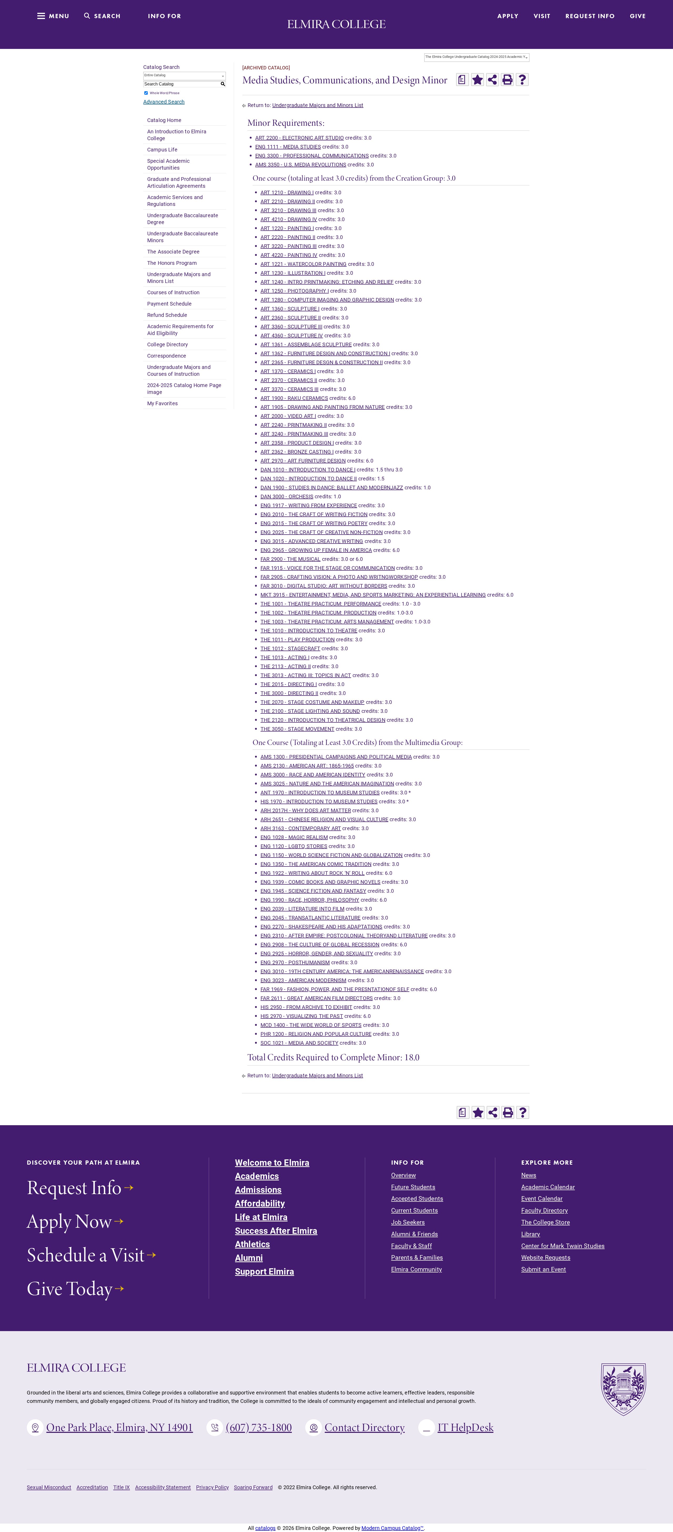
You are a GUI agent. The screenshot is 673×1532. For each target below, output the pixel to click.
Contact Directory (365, 1427)
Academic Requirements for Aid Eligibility (180, 329)
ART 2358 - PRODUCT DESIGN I (297, 442)
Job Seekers (408, 1222)
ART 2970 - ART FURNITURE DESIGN (303, 460)
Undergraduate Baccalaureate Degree (182, 218)
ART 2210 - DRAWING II (288, 201)
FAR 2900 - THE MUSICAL (290, 558)
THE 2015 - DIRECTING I (289, 684)
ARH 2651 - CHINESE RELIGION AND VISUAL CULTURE (324, 819)
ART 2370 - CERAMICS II (289, 380)
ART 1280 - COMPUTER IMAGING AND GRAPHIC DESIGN (327, 299)
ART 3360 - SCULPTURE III (291, 326)
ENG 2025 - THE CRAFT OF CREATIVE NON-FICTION (322, 532)
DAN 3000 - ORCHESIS (287, 496)
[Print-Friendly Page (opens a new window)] (507, 79)
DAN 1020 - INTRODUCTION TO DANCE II (309, 478)
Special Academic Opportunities (168, 164)
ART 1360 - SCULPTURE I (290, 308)
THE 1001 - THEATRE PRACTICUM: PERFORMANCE (321, 603)
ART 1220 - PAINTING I (287, 228)
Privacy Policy (212, 1487)
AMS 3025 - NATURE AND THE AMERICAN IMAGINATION (327, 783)
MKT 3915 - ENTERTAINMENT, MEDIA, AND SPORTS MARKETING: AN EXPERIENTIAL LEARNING (373, 594)
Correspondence (166, 355)
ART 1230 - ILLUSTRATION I (293, 272)
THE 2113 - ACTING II (286, 666)
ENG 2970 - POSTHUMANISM (295, 962)
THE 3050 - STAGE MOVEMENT (297, 728)
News (528, 1175)
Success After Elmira (276, 1230)
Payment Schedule (169, 303)
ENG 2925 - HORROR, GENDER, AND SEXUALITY (317, 953)
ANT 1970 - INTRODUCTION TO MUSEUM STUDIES (320, 792)
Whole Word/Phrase (164, 93)
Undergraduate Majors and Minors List (179, 277)
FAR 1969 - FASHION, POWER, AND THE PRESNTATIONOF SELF (335, 989)
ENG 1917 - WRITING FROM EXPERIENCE (309, 505)
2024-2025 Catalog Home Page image (184, 388)
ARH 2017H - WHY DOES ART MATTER (306, 810)
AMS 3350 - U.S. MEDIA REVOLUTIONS (300, 164)
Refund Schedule (167, 314)
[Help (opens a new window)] (522, 79)
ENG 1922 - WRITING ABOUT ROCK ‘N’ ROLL (313, 872)
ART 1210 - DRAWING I (287, 192)
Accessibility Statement (163, 1487)
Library (530, 1234)
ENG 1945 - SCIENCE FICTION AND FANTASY (313, 890)
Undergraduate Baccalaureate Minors (182, 237)
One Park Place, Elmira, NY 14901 (119, 1427)
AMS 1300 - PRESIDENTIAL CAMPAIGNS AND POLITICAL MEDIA (336, 756)
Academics (257, 1176)
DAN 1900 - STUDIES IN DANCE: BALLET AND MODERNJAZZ (332, 487)
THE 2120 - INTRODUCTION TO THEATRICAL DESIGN (323, 719)
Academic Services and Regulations (175, 200)
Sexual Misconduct (49, 1487)
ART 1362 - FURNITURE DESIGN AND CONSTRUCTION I (325, 353)
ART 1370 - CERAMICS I (288, 371)
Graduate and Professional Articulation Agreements (179, 182)
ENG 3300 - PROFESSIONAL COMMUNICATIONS (312, 155)
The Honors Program (172, 262)
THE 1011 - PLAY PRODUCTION (298, 639)
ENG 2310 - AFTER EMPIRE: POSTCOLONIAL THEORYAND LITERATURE (344, 935)
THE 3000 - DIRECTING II (289, 692)
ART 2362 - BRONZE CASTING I (297, 451)
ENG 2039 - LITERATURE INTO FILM (302, 908)
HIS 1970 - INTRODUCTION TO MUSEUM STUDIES (319, 801)
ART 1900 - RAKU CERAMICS (294, 397)
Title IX (121, 1487)
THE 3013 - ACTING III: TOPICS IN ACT (306, 675)
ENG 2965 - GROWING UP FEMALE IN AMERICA (316, 549)
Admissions (258, 1189)
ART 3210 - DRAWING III (288, 210)
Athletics (252, 1244)
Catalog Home (164, 119)
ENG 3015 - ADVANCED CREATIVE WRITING (312, 540)
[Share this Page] (492, 79)
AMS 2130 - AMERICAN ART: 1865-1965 (307, 765)
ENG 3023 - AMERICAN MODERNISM (303, 980)
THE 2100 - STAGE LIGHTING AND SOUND (310, 710)
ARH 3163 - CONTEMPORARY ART (301, 828)
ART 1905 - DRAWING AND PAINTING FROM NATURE (323, 406)
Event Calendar (542, 1198)
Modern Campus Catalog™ (392, 1527)
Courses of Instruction (173, 292)
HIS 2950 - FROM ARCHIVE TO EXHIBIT (306, 1006)
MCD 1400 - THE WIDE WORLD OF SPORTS (311, 1024)
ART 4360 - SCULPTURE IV (292, 335)
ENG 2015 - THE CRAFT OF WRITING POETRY (314, 523)
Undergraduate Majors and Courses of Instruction (179, 370)
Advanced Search (164, 101)
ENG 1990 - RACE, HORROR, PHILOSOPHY (310, 899)
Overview (403, 1175)
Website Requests (545, 1257)
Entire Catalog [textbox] (154, 75)
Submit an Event (543, 1269)
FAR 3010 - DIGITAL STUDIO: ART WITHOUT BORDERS (324, 585)
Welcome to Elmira (272, 1162)
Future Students (413, 1187)
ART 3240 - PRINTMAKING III (294, 433)
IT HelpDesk (465, 1427)
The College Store (545, 1222)
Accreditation (92, 1487)
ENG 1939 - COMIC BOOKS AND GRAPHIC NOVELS (320, 881)
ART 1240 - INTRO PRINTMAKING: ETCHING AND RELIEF (327, 281)
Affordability (260, 1203)
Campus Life (162, 149)
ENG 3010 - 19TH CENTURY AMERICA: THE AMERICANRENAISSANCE (342, 971)
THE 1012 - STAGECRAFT (290, 648)
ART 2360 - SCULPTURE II (291, 317)
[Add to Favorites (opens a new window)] (477, 79)
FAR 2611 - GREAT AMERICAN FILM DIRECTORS (317, 998)
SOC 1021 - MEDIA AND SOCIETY (299, 1042)
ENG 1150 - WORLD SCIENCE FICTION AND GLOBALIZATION (332, 854)
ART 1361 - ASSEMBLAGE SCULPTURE (306, 344)
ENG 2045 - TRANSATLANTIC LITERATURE (310, 917)
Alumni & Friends (414, 1234)
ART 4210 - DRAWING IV (289, 219)
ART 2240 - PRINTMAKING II (294, 424)
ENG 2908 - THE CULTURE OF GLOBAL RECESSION (320, 944)
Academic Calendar (548, 1187)
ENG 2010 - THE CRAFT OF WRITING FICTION (314, 514)
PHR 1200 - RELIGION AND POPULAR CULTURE (316, 1033)
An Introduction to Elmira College (176, 134)
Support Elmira (264, 1271)
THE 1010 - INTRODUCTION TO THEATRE (309, 630)
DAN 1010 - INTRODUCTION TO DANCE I (308, 469)
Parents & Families (417, 1257)
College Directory (167, 344)
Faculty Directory (544, 1210)
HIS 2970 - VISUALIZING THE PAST (302, 1015)
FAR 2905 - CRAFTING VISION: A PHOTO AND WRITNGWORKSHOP (339, 576)
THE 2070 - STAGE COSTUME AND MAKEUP (312, 701)
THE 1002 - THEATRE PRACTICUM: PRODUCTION (318, 612)
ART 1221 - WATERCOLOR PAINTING (304, 263)
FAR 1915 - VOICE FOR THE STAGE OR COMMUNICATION (328, 567)
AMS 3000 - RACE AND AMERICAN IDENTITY (313, 774)
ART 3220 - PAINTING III (289, 245)
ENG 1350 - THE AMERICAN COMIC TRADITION (316, 863)
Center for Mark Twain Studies (563, 1246)
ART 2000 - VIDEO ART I (288, 415)
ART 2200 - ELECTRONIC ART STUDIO (299, 137)
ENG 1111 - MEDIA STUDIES (288, 146)
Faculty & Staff (411, 1246)
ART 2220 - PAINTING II (288, 237)
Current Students (414, 1210)
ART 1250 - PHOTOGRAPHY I (295, 290)
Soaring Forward (253, 1487)
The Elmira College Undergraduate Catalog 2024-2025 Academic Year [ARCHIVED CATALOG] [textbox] (477, 56)
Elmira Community (416, 1269)
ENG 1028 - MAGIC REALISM (294, 837)
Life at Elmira (261, 1217)
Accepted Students (417, 1198)
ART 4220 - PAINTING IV (289, 254)
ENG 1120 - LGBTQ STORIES (294, 846)
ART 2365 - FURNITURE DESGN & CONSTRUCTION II (322, 362)
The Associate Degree (173, 251)
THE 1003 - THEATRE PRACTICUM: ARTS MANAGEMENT (327, 621)
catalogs (265, 1527)
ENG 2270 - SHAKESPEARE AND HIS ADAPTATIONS (321, 926)
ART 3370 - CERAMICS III (290, 388)
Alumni (249, 1257)
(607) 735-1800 (259, 1427)
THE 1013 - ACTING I (285, 657)
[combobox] (476, 57)
